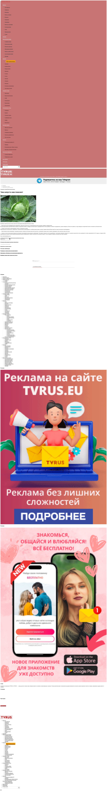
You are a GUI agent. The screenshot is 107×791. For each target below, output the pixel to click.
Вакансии (4, 703)
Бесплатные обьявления (7, 781)
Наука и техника (8, 14)
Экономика (7, 22)
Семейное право (8, 41)
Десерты (6, 349)
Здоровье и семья (6, 90)
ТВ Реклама (5, 161)
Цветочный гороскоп (9, 292)
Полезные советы (6, 125)
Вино (8, 315)
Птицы (8, 333)
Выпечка (6, 71)
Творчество (7, 326)
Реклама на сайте (6, 701)
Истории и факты (10, 316)
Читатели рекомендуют (9, 134)
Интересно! (7, 122)
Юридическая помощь (7, 39)
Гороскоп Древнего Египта (10, 284)
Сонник (6, 325)
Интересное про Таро (9, 289)
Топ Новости (7, 7)
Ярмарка (6, 144)
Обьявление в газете (9, 156)
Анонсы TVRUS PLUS (7, 278)
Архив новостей (6, 279)
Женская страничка (8, 127)
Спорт (6, 34)
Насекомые (9, 331)
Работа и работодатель (9, 51)
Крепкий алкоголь (10, 317)
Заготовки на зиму (8, 88)
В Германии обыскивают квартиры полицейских (9, 242)
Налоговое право (8, 361)
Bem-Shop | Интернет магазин (10, 149)
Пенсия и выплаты (8, 46)
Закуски (6, 78)
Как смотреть (5, 159)
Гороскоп (4, 36)
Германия (7, 110)
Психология (7, 100)
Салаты (6, 73)
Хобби (6, 120)
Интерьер (7, 323)
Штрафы (6, 56)
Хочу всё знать (8, 137)
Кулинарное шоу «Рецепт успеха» (11, 147)
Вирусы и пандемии (9, 24)
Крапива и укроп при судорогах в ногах (8, 255)
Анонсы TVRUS (6, 277)
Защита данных (6, 691)
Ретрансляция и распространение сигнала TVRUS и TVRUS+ (14, 694)
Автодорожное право (9, 53)
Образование (7, 105)
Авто (6, 29)
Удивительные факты (11, 335)
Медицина (7, 93)
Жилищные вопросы (9, 49)
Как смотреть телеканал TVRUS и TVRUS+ (11, 693)
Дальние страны (8, 115)
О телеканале (5, 695)
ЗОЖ (6, 98)
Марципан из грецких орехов (5, 246)
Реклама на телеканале (7, 702)
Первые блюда (7, 66)
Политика (7, 12)
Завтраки (6, 63)
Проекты (4, 139)
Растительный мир (10, 334)
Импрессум (5, 692)
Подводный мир (10, 332)
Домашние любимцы (9, 132)
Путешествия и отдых (7, 107)
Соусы (6, 76)
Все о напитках (8, 314)
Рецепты (4, 58)
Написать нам (3, 705)
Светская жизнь (8, 308)
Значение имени (8, 286)
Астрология (5, 281)
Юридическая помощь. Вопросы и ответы (11, 696)
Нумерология (7, 290)
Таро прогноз (7, 291)
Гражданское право (8, 44)
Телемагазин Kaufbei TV (9, 142)
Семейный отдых (8, 117)
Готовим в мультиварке (9, 85)
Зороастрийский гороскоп (10, 287)
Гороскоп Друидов (8, 285)
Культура (6, 17)
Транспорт (7, 19)
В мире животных (10, 329)
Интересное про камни (9, 288)
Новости (4, 300)
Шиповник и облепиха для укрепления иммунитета (11, 253)
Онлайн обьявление (8, 154)
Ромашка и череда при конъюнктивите (9, 250)
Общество (7, 9)
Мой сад (6, 129)
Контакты (4, 700)
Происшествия (8, 31)
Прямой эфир (5, 164)
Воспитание (7, 103)
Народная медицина (9, 95)
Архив (6, 280)
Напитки (6, 83)
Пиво (8, 318)
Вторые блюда (7, 68)
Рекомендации (10, 319)
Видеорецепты (10, 61)
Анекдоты (5, 276)
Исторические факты (11, 330)
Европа (6, 112)
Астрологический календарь (10, 282)
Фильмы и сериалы (8, 327)
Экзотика (9, 320)
